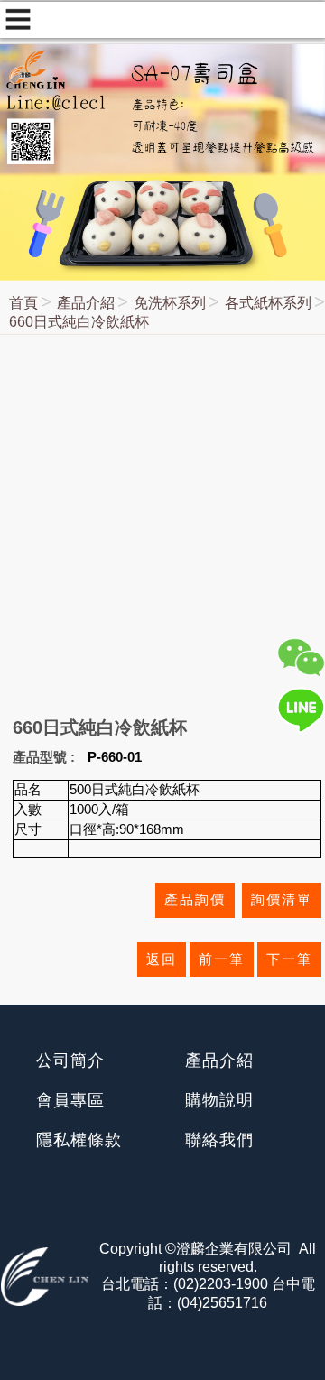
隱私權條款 (79, 1140)
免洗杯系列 (170, 302)
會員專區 (70, 1100)
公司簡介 (70, 1060)
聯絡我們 (219, 1140)
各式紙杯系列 (268, 302)
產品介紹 (86, 302)
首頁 (23, 302)
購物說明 (219, 1100)
